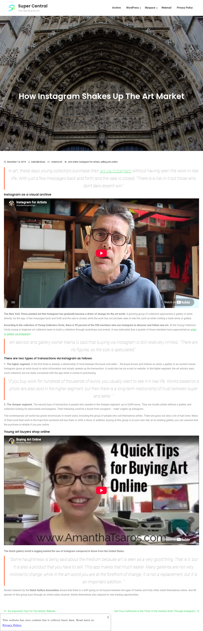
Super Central (33, 6)
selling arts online (109, 162)
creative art (56, 162)
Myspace (150, 7)
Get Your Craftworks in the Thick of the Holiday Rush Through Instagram (154, 611)
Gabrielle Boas (38, 162)
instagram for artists (89, 162)
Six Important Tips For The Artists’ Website (31, 611)
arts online (73, 162)
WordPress (132, 7)
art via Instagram (115, 170)
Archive (116, 7)
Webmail (166, 7)
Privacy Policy (185, 7)
